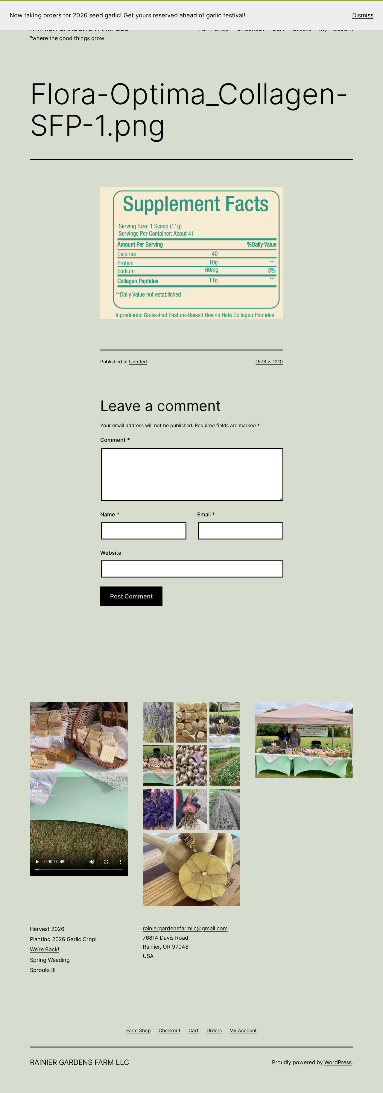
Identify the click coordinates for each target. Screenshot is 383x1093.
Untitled (138, 362)
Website (110, 553)
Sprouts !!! (43, 970)
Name (109, 514)
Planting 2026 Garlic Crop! (63, 939)
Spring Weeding (50, 960)
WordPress (338, 1062)
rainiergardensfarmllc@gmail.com (185, 928)
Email (206, 514)
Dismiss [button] (362, 15)
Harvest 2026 (47, 929)
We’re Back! (44, 949)
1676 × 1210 (269, 362)
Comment (115, 440)
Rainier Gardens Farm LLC (79, 1062)
